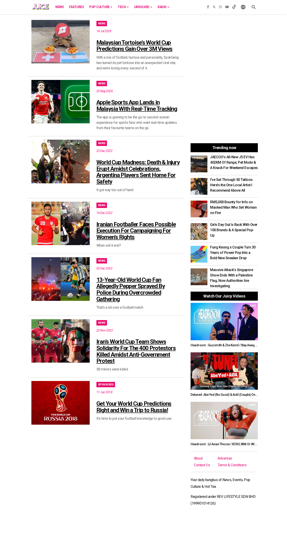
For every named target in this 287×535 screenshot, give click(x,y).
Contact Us (202, 465)
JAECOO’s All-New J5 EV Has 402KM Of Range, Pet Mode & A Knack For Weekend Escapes (234, 162)
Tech (122, 7)
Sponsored (106, 384)
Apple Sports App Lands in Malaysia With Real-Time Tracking (136, 105)
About (198, 458)
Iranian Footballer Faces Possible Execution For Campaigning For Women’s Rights (136, 230)
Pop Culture (99, 7)
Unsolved (142, 7)
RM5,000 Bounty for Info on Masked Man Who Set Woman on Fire (233, 207)
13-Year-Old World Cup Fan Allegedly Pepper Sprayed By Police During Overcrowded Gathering (130, 289)
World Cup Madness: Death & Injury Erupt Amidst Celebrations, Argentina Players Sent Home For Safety (138, 172)
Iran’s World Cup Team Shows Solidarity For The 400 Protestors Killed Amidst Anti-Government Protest (136, 351)
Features (76, 7)
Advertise (225, 458)
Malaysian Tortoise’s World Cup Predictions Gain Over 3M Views (134, 45)
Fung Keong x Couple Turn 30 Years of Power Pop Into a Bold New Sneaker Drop (233, 252)
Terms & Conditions (232, 465)
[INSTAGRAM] (220, 6)
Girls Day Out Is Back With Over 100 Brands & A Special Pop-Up (233, 230)
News (59, 7)
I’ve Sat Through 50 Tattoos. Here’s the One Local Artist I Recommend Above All (231, 185)
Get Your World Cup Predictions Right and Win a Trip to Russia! (134, 406)
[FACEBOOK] (208, 6)
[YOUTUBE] (227, 6)
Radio (162, 7)
